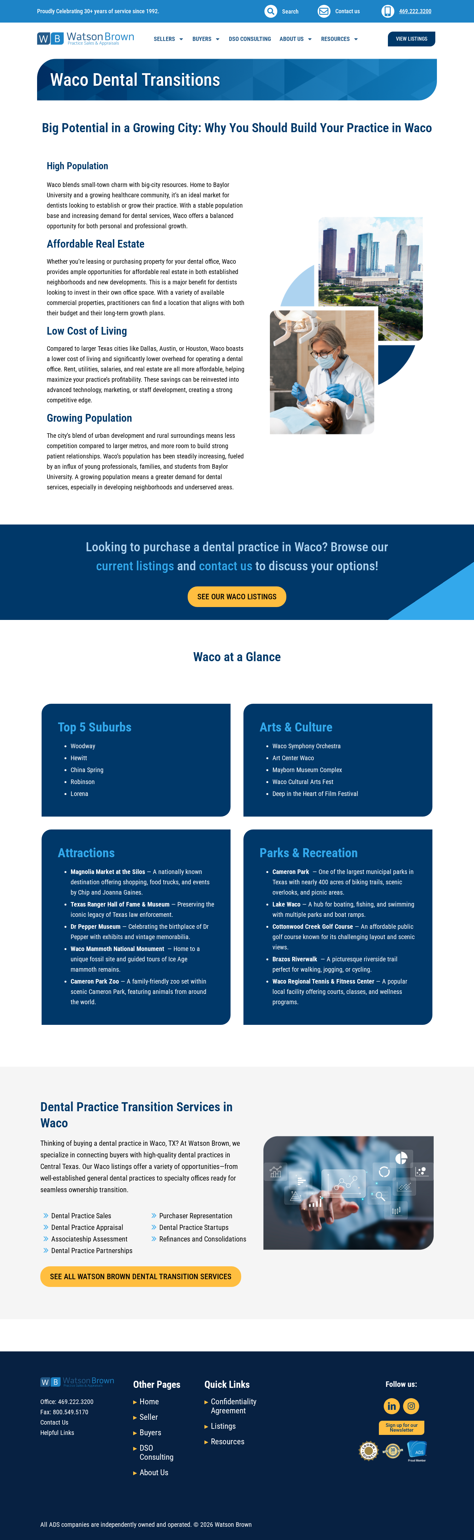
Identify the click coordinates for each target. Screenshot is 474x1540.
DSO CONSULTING (250, 38)
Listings (223, 1426)
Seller (149, 1417)
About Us (292, 38)
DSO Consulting (156, 1452)
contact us (225, 566)
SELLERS (164, 38)
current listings (135, 566)
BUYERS (202, 38)
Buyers (150, 1432)
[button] (270, 11)
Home (149, 1401)
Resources (335, 38)
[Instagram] (411, 1406)
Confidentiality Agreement (233, 1406)
